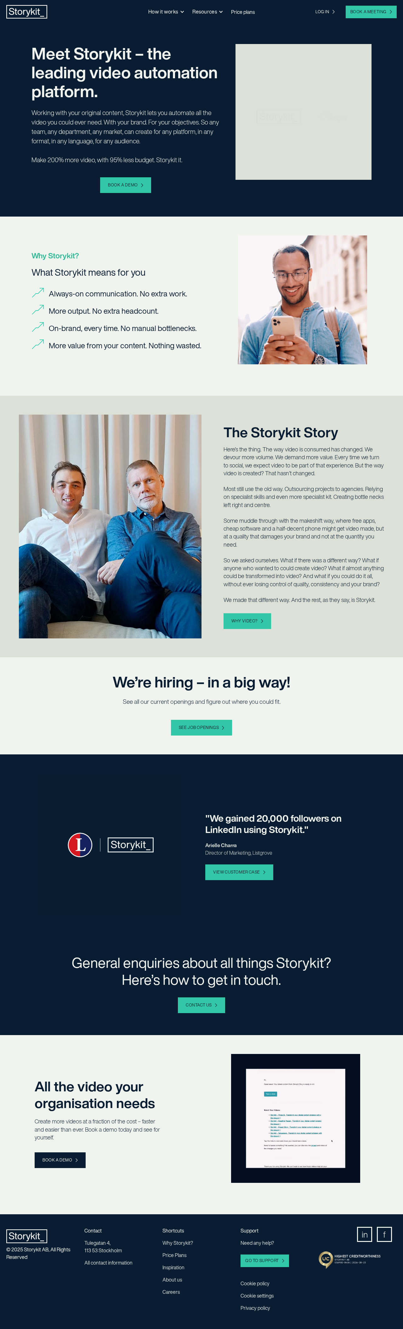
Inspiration (173, 1267)
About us (172, 1279)
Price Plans (174, 1255)
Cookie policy (255, 1283)
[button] (166, 12)
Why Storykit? (177, 1243)
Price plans (243, 12)
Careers (171, 1292)
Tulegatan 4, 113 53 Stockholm (103, 1246)
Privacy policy (255, 1308)
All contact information (108, 1262)
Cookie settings (257, 1295)
